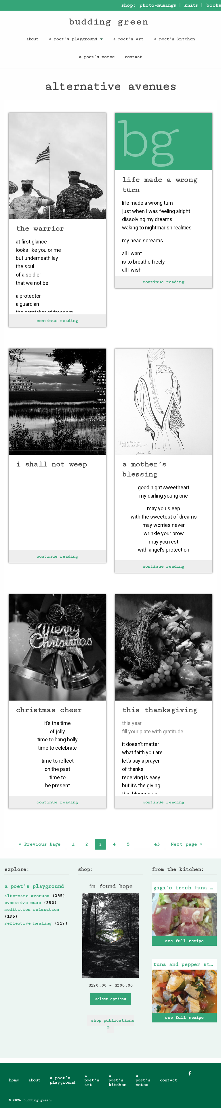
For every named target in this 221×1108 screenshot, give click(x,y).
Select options (110, 999)
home (14, 1080)
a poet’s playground (73, 38)
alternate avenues (26, 895)
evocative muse (22, 902)
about (32, 38)
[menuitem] (32, 39)
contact (133, 56)
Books (213, 5)
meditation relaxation (31, 909)
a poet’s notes (97, 56)
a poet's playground (34, 886)
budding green (108, 21)
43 (157, 844)
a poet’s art (128, 38)
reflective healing (28, 923)
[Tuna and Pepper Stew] (184, 991)
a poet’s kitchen (174, 38)
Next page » (187, 844)
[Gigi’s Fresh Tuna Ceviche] (184, 914)
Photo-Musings (157, 5)
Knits (191, 5)
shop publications (112, 1020)
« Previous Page (39, 844)
